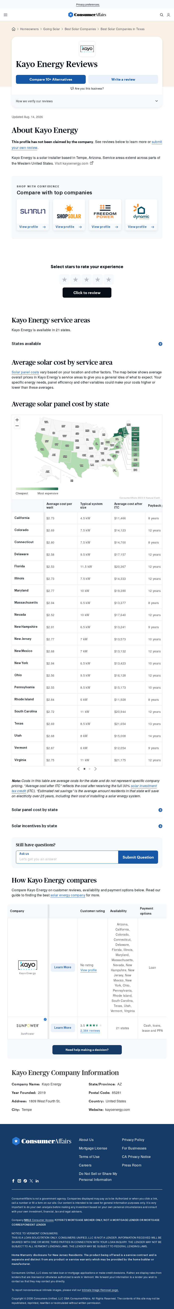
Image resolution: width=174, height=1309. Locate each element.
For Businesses (134, 1148)
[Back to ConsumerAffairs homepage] (13, 29)
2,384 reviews (90, 1030)
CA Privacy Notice (136, 1156)
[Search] (162, 15)
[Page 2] (89, 769)
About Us (86, 1139)
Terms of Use (89, 1156)
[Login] (168, 15)
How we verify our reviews (34, 101)
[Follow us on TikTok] (25, 1181)
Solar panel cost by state (35, 810)
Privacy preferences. (88, 4)
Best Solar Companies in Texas (123, 29)
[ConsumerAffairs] (87, 14)
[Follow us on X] (31, 1181)
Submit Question (138, 857)
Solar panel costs (25, 372)
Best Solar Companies (80, 29)
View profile (88, 970)
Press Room (132, 1165)
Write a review (123, 79)
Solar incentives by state (34, 826)
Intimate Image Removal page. (100, 1290)
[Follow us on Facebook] (13, 1181)
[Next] (95, 768)
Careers (85, 1165)
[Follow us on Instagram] (19, 1181)
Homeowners (29, 29)
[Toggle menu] (5, 15)
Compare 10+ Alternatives (50, 79)
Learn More (62, 967)
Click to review (87, 292)
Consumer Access (39, 1220)
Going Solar (51, 29)
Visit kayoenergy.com (71, 163)
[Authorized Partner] (45, 1019)
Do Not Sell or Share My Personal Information (98, 1176)
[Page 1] (84, 769)
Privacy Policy (133, 1139)
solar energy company (68, 895)
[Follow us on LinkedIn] (37, 1181)
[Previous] (78, 768)
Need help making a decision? (87, 1049)
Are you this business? (89, 88)
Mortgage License (93, 1148)
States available (26, 344)
